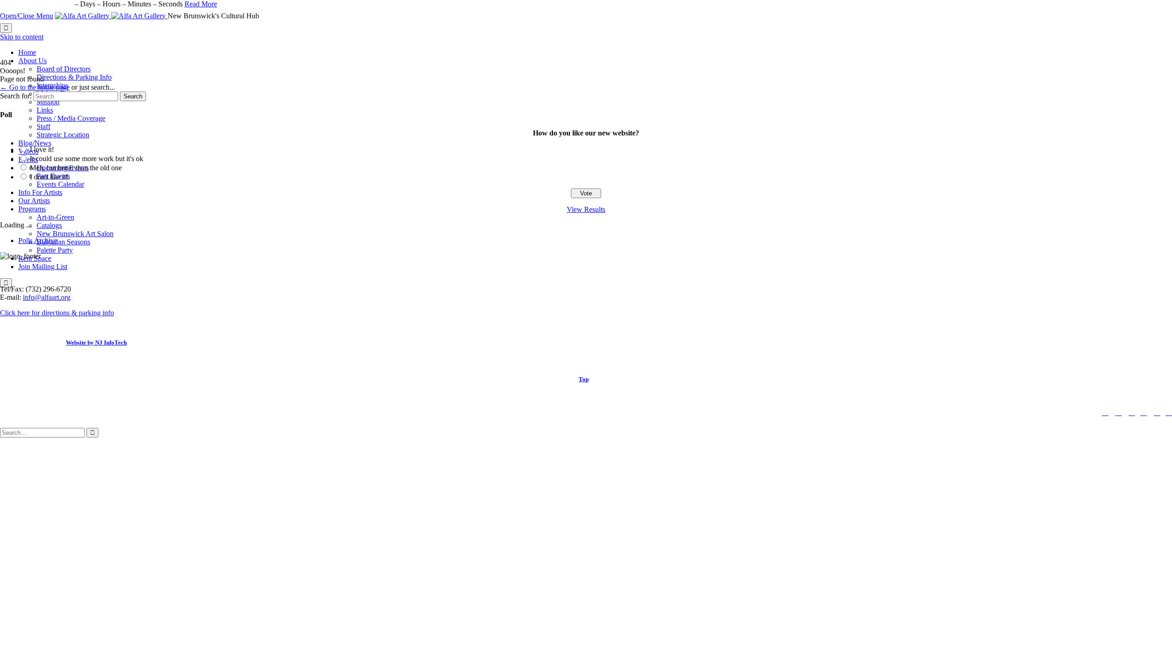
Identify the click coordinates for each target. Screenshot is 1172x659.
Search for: (16, 96)
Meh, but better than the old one (76, 168)
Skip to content (21, 37)
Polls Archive (37, 240)
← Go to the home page (35, 87)
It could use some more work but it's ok (86, 158)
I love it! (42, 149)
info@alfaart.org (47, 297)
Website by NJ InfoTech (96, 342)
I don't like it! (49, 177)
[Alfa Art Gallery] (111, 16)
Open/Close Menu (26, 16)
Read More (200, 4)
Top (584, 379)
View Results (586, 209)
